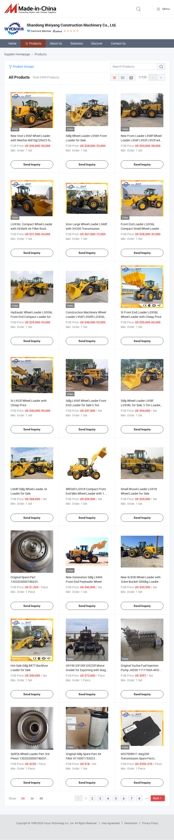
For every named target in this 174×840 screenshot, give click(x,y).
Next (156, 798)
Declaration (131, 823)
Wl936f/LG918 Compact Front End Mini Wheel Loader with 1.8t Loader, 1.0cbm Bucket (87, 493)
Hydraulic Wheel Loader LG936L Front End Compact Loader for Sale (32, 316)
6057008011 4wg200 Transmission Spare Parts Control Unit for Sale (137, 758)
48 (41, 798)
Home (12, 43)
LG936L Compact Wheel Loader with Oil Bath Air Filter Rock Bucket (31, 228)
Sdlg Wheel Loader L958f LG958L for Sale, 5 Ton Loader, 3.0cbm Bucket (141, 405)
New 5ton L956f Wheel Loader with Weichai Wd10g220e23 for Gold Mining (31, 140)
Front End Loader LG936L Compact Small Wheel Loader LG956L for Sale (140, 228)
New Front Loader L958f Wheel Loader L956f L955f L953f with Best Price (141, 140)
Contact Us (118, 43)
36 (32, 798)
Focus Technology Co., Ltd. (59, 823)
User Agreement (111, 823)
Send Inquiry (31, 164)
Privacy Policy (150, 823)
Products (35, 43)
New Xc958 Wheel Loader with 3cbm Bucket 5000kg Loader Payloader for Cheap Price (141, 581)
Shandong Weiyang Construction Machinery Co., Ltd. (71, 25)
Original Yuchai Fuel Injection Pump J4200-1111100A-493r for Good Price (140, 669)
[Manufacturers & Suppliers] (31, 8)
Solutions (76, 43)
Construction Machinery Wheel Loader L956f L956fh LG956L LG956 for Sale (86, 316)
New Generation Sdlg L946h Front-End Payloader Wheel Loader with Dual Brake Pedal (85, 581)
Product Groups (23, 66)
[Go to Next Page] (161, 77)
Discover (96, 43)
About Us (56, 43)
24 (23, 798)
